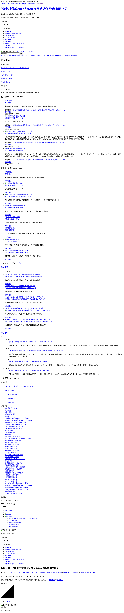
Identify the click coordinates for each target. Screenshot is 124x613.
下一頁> (18, 263)
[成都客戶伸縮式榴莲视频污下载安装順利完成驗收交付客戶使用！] (28, 310)
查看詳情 (8, 112)
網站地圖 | (11, 4)
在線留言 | (4, 4)
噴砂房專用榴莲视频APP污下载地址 (17, 418)
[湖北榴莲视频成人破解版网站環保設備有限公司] (34, 9)
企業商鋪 (40, 4)
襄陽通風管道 (9, 230)
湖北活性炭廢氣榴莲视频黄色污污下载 (51, 110)
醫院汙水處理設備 (11, 442)
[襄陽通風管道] (10, 228)
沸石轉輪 (8, 103)
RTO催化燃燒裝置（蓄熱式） (15, 493)
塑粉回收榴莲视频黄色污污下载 (15, 422)
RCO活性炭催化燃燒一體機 (14, 150)
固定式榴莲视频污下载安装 (14, 426)
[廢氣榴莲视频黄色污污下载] (15, 116)
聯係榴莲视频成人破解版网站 (15, 47)
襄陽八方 (52, 580)
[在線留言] (8, 514)
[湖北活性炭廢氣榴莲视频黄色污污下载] (19, 131)
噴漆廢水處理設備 (11, 449)
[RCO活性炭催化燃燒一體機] (15, 148)
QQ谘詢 (7, 601)
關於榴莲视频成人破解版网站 (15, 43)
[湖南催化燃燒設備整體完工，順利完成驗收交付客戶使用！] (25, 299)
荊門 (94, 572)
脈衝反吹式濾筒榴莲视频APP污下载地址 (18, 485)
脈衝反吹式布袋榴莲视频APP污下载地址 (18, 420)
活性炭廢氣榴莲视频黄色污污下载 (16, 252)
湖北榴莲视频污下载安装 (9, 55)
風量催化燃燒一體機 (12, 219)
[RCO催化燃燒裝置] (12, 239)
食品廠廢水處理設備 (12, 444)
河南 (43, 572)
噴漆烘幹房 (8, 461)
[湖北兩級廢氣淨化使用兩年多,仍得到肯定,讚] (20, 288)
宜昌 (88, 572)
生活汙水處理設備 (11, 447)
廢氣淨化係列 (33, 51)
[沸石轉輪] (8, 101)
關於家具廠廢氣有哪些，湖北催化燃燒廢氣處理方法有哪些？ (29, 370)
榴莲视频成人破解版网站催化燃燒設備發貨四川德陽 (22, 274)
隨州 (84, 572)
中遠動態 (8, 45)
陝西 (60, 572)
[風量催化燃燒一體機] (12, 217)
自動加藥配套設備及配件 (13, 440)
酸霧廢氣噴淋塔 (10, 491)
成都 (47, 572)
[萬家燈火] (59, 580)
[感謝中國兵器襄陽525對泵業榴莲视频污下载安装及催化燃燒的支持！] (29, 321)
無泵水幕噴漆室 (10, 37)
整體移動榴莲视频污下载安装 (15, 459)
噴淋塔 (7, 416)
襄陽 (81, 572)
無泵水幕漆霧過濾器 (12, 477)
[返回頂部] (8, 510)
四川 (71, 572)
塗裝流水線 (8, 410)
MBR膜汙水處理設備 (12, 453)
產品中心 (8, 39)
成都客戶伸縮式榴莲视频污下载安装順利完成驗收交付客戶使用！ (27, 308)
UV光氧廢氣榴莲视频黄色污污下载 (17, 489)
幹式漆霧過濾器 (10, 432)
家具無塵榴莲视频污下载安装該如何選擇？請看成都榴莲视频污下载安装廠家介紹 (36, 350)
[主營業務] (8, 516)
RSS (32, 572)
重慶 (50, 572)
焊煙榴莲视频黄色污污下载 (14, 428)
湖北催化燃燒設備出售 (12, 479)
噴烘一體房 (8, 412)
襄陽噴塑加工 (75, 55)
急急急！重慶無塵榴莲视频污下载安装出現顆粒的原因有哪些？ (30, 342)
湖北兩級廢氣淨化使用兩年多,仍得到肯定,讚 (20, 286)
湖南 (57, 572)
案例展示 (4, 267)
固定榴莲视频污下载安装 (13, 463)
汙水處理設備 (5, 82)
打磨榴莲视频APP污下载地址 (15, 473)
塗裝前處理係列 (6, 78)
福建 (67, 572)
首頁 (17, 51)
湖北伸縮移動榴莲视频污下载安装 (16, 483)
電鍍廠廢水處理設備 (12, 451)
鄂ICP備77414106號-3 (14, 572)
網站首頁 (8, 31)
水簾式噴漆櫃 (9, 430)
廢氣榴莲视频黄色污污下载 (28, 110)
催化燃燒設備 (9, 35)
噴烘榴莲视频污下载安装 (13, 469)
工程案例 (8, 41)
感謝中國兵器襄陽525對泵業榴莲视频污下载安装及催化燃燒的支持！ (28, 319)
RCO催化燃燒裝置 (11, 241)
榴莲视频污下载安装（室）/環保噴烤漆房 (15, 68)
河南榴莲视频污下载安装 (26, 55)
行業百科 (4, 333)
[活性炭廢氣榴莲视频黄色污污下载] (17, 250)
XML (36, 572)
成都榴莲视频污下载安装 (44, 55)
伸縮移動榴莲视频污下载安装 (15, 33)
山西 (64, 572)
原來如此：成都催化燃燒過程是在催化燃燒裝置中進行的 (28, 361)
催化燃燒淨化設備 (11, 408)
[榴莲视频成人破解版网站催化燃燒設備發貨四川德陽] (23, 276)
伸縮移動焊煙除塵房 (12, 414)
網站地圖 (26, 572)
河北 (54, 572)
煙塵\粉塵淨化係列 (7, 75)
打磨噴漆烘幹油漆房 (12, 465)
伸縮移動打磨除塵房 (12, 475)
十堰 (91, 572)
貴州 (77, 572)
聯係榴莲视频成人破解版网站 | (26, 4)
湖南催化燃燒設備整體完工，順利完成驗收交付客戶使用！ (25, 297)
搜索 (21, 53)
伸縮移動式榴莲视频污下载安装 (15, 424)
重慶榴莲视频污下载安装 (61, 55)
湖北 (40, 572)
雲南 (74, 572)
